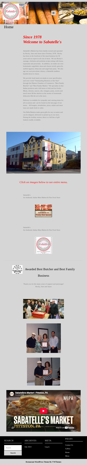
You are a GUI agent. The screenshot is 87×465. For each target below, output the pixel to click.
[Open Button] (53, 13)
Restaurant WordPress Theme (37, 462)
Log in (47, 447)
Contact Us (69, 445)
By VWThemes (55, 462)
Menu (67, 456)
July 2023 (27, 447)
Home (67, 452)
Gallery (67, 449)
